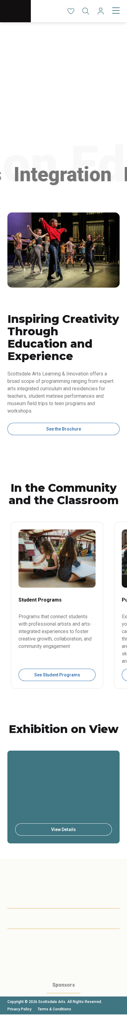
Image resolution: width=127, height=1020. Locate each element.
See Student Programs (57, 674)
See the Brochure (63, 428)
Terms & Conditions (54, 1009)
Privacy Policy (19, 1009)
